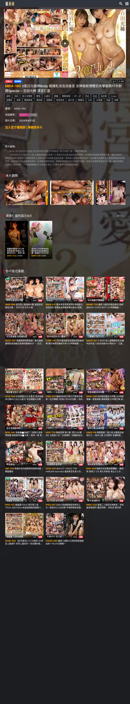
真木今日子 (52, 336)
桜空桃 (58, 464)
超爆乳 (9, 100)
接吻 (8, 96)
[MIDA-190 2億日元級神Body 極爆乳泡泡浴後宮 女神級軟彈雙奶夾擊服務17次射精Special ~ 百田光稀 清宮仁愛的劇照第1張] (26, 192)
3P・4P (77, 96)
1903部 (33, 115)
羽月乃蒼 (19, 300)
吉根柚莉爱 (22, 336)
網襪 (56, 96)
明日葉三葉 (18, 500)
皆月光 (9, 428)
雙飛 (38, 96)
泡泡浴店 (60, 100)
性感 (108, 100)
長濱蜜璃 (51, 464)
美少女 (71, 100)
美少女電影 (27, 96)
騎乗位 (81, 100)
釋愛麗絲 (10, 464)
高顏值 (49, 100)
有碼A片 (9, 81)
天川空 (58, 536)
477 (122, 81)
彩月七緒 (10, 300)
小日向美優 (18, 536)
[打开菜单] (126, 3)
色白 (95, 96)
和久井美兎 (93, 464)
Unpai (50, 300)
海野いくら (52, 392)
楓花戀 (97, 500)
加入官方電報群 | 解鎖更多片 (24, 127)
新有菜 (91, 500)
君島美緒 (92, 392)
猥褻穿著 (66, 96)
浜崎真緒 (100, 392)
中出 (87, 96)
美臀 (116, 100)
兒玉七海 (17, 392)
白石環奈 (59, 500)
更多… (8, 104)
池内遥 (61, 392)
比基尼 (47, 96)
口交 (90, 100)
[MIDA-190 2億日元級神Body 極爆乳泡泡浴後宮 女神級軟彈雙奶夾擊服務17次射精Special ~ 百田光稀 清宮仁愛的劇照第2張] (71, 192)
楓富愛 (9, 392)
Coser (114, 96)
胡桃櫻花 (17, 428)
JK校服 (99, 100)
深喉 (18, 100)
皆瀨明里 (100, 428)
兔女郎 (104, 96)
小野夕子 (51, 536)
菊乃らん (100, 336)
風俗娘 (39, 100)
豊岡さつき (103, 464)
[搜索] (120, 3)
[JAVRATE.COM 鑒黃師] (10, 4)
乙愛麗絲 (100, 300)
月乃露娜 (62, 336)
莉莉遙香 (92, 300)
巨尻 (16, 96)
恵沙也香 (51, 500)
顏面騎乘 (28, 100)
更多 (119, 216)
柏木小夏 (92, 428)
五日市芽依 (11, 336)
